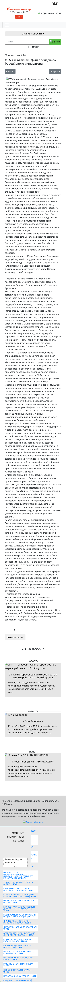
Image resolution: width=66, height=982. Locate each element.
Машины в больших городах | (18, 965)
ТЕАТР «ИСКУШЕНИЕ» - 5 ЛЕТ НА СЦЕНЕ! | (18, 883)
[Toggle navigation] (6, 25)
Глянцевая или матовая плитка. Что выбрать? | (18, 889)
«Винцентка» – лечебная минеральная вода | (17, 922)
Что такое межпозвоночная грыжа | (18, 959)
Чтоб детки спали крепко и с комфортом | (18, 952)
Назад (10, 71)
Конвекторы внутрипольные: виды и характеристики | (19, 895)
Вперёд (54, 71)
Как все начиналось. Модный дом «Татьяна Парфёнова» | (19, 909)
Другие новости (32, 33)
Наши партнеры (15, 837)
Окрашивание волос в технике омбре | (19, 902)
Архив (19, 17)
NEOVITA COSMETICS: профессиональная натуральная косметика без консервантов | (18, 875)
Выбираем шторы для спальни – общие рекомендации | (20, 916)
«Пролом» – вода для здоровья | (20, 928)
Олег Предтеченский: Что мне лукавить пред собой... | (19, 934)
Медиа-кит (18, 833)
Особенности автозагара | (17, 971)
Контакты (18, 841)
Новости (33, 661)
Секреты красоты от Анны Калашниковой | (17, 940)
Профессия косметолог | (19, 976)
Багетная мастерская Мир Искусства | (17, 946)
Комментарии (15, 637)
